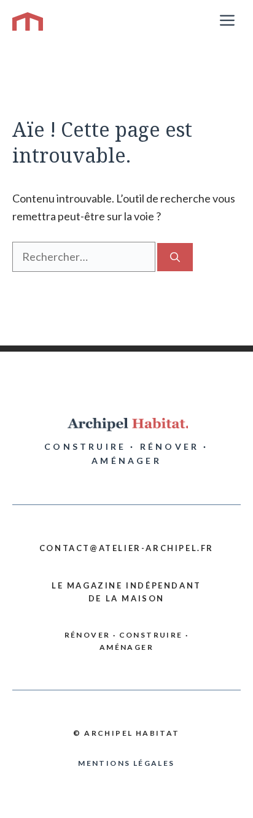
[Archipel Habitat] (27, 21)
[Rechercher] (175, 257)
